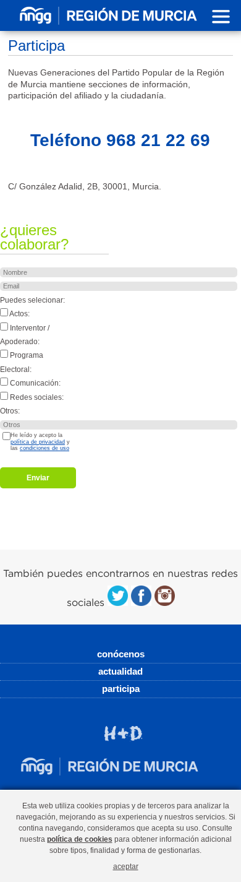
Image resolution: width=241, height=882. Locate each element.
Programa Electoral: (21, 362)
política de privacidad (38, 442)
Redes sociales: (36, 397)
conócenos (121, 654)
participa (121, 688)
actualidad (120, 671)
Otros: (10, 411)
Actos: (19, 313)
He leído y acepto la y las (40, 442)
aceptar (125, 866)
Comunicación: (34, 383)
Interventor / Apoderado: (24, 335)
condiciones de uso (44, 448)
